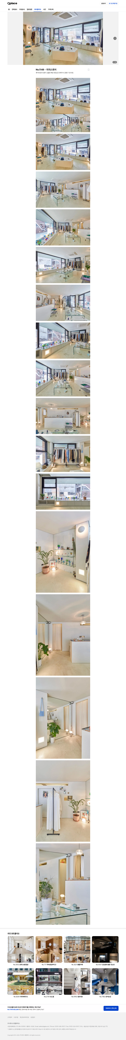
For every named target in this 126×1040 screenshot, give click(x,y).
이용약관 (16, 1017)
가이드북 (50, 9)
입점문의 (103, 3)
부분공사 (22, 9)
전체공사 (14, 9)
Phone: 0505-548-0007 (57, 1026)
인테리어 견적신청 (111, 1008)
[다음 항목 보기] (115, 38)
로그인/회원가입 (113, 3)
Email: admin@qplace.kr (42, 1026)
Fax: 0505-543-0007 (72, 1026)
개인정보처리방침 (24, 1017)
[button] (88, 69)
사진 (44, 9)
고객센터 (9, 1017)
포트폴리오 (37, 9)
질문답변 (29, 9)
